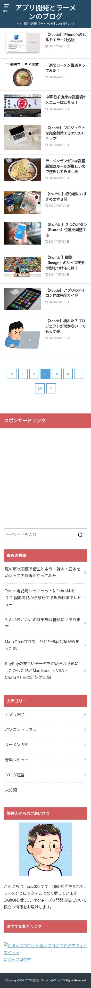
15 (40, 388)
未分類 (11, 790)
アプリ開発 (15, 714)
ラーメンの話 (16, 744)
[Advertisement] (45, 479)
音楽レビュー (17, 760)
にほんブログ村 (17, 959)
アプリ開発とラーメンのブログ (45, 12)
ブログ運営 (15, 775)
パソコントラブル (21, 729)
